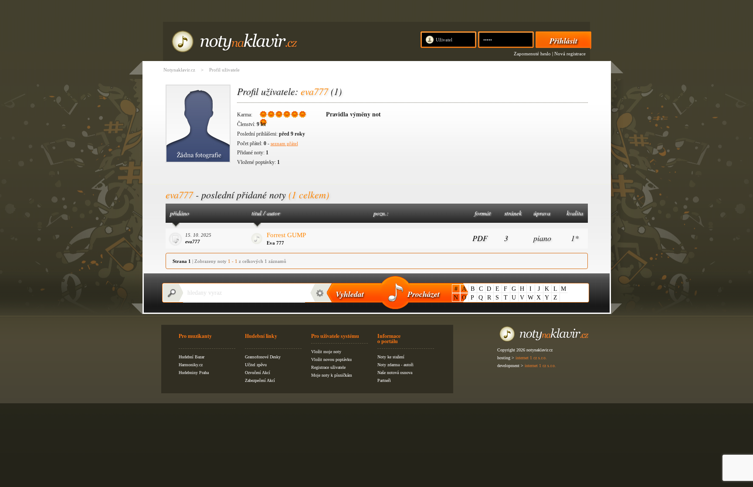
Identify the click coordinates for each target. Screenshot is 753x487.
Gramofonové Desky (263, 356)
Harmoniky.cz (191, 364)
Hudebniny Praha (194, 372)
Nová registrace (570, 53)
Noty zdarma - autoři (395, 364)
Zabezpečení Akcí (260, 380)
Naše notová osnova (394, 372)
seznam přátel (284, 143)
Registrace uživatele (328, 367)
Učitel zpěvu (256, 364)
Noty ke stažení (390, 356)
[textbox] (244, 293)
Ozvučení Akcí (257, 372)
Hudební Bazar (191, 356)
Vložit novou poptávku (331, 359)
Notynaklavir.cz (179, 69)
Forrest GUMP (286, 235)
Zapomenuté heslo (532, 53)
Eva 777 (275, 242)
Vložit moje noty (326, 351)
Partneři (384, 380)
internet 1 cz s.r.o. (531, 357)
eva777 (192, 241)
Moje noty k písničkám (331, 375)
